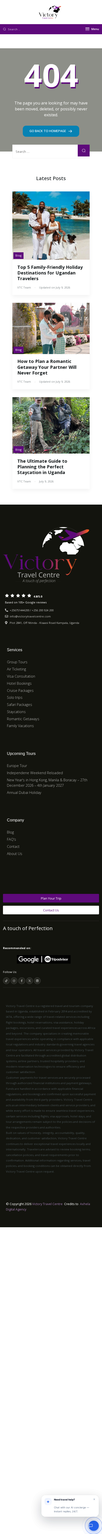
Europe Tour (17, 765)
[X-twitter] (29, 980)
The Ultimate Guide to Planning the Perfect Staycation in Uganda (42, 467)
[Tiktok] (6, 980)
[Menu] (87, 29)
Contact (13, 846)
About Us (14, 853)
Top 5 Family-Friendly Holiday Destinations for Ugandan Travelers (50, 273)
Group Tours (17, 662)
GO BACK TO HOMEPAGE (48, 131)
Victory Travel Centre (47, 1204)
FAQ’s (11, 839)
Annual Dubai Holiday (24, 792)
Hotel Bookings (19, 683)
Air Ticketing (16, 669)
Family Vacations (20, 725)
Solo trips (15, 697)
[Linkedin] (37, 980)
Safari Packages (19, 704)
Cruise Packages (20, 690)
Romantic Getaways (23, 718)
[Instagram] (14, 980)
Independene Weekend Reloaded (35, 772)
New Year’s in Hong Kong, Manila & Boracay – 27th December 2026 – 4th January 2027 (47, 783)
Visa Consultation (21, 676)
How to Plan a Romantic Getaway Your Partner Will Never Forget (46, 367)
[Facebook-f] (21, 980)
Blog (18, 255)
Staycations (16, 711)
